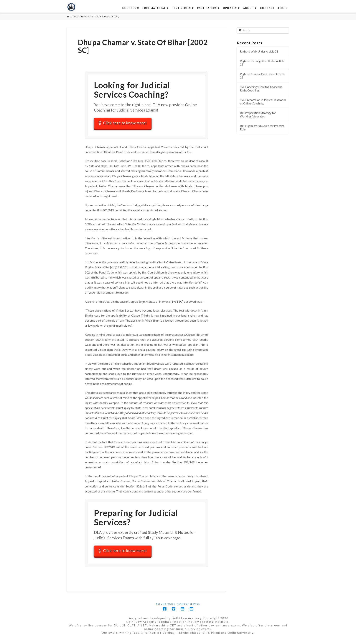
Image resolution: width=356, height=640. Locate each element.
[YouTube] (191, 609)
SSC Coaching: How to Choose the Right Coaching (261, 88)
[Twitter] (173, 609)
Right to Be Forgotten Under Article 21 (262, 62)
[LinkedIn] (182, 609)
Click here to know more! (125, 122)
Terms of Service (188, 604)
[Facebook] (164, 609)
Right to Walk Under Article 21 (259, 51)
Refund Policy (165, 604)
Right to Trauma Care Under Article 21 (262, 75)
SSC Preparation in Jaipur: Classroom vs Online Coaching (263, 101)
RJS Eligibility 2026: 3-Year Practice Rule (262, 127)
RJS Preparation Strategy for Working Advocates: (258, 114)
